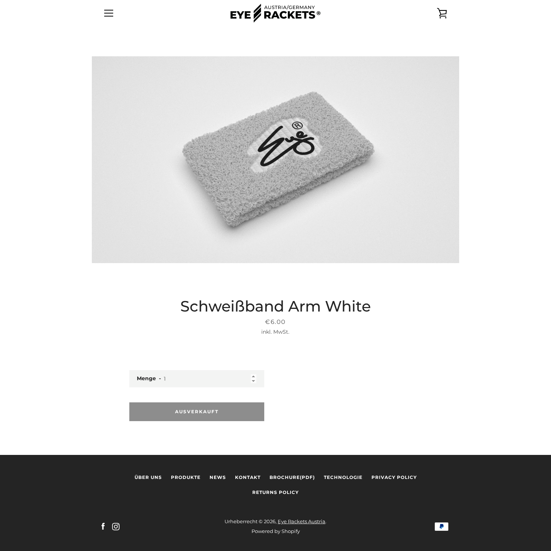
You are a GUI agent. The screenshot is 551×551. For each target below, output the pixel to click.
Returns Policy (275, 492)
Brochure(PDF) (292, 477)
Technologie (343, 477)
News (218, 477)
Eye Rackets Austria (301, 521)
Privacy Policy (394, 477)
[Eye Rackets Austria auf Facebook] (103, 526)
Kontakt (248, 477)
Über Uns (148, 477)
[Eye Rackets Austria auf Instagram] (116, 526)
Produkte (186, 477)
